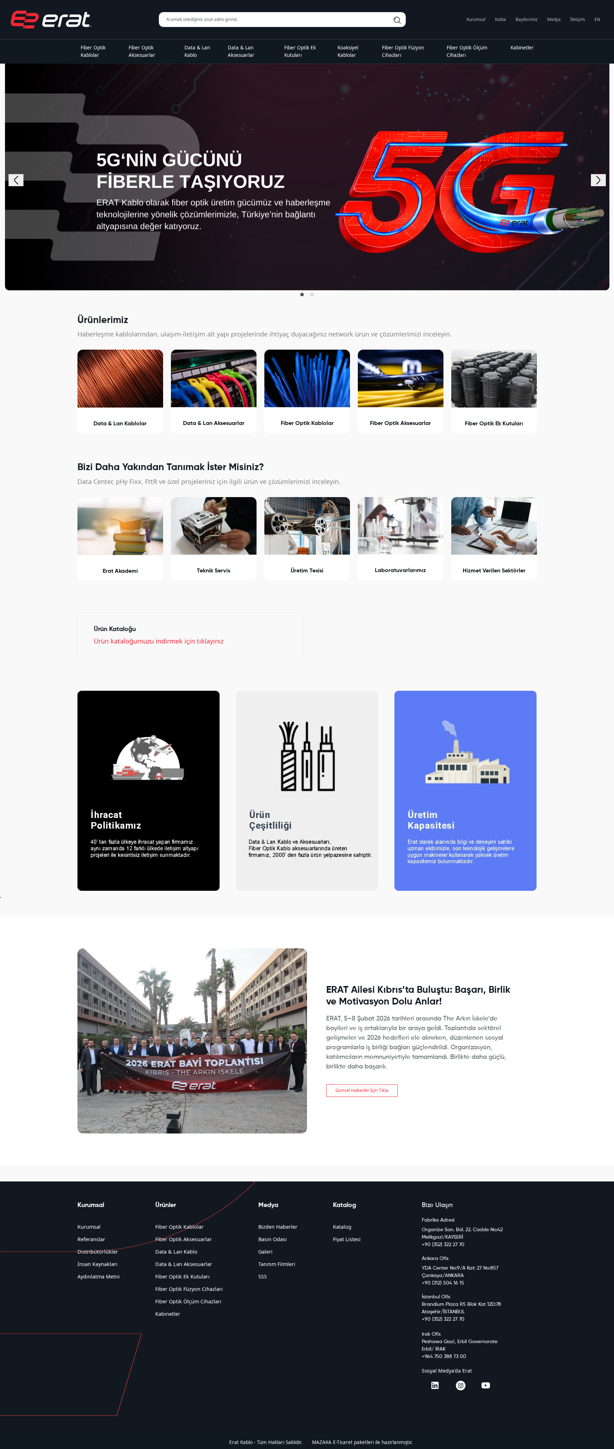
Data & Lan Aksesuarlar (183, 1264)
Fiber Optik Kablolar (179, 1226)
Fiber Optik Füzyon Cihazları (189, 1289)
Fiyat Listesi (347, 1239)
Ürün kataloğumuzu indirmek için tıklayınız (158, 641)
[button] (302, 294)
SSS (262, 1276)
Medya (554, 19)
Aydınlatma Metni (98, 1276)
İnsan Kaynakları (97, 1264)
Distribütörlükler (97, 1251)
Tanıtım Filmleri (276, 1264)
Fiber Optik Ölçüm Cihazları (188, 1301)
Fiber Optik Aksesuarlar (183, 1239)
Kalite (500, 19)
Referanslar (91, 1239)
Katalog (342, 1226)
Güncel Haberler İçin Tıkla (361, 1090)
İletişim (577, 19)
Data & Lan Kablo (176, 1251)
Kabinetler (167, 1313)
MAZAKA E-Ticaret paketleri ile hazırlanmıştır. (362, 1442)
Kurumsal (476, 19)
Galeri (265, 1251)
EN (597, 19)
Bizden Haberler (277, 1226)
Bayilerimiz (527, 19)
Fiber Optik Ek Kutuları (182, 1276)
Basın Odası (272, 1239)
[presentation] (16, 180)
